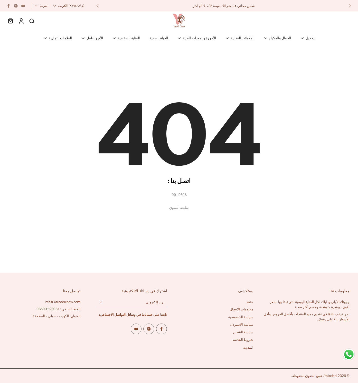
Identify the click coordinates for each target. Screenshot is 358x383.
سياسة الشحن (243, 332)
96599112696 (47, 309)
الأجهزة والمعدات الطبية (199, 38)
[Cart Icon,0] (10, 20)
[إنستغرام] (15, 6)
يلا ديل (310, 38)
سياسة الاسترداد (241, 324)
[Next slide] (97, 5)
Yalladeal (330, 375)
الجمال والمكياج (280, 38)
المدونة (248, 347)
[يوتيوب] (23, 6)
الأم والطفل (94, 38)
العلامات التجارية (60, 38)
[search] (31, 21)
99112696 (179, 194)
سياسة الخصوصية (240, 317)
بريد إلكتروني (155, 302)
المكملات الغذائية (242, 38)
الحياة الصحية (159, 38)
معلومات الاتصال (241, 309)
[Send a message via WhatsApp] (349, 354)
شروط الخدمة (243, 339)
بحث (250, 301)
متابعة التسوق (179, 207)
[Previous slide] (349, 5)
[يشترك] (102, 302)
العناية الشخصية (129, 38)
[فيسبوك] (8, 6)
